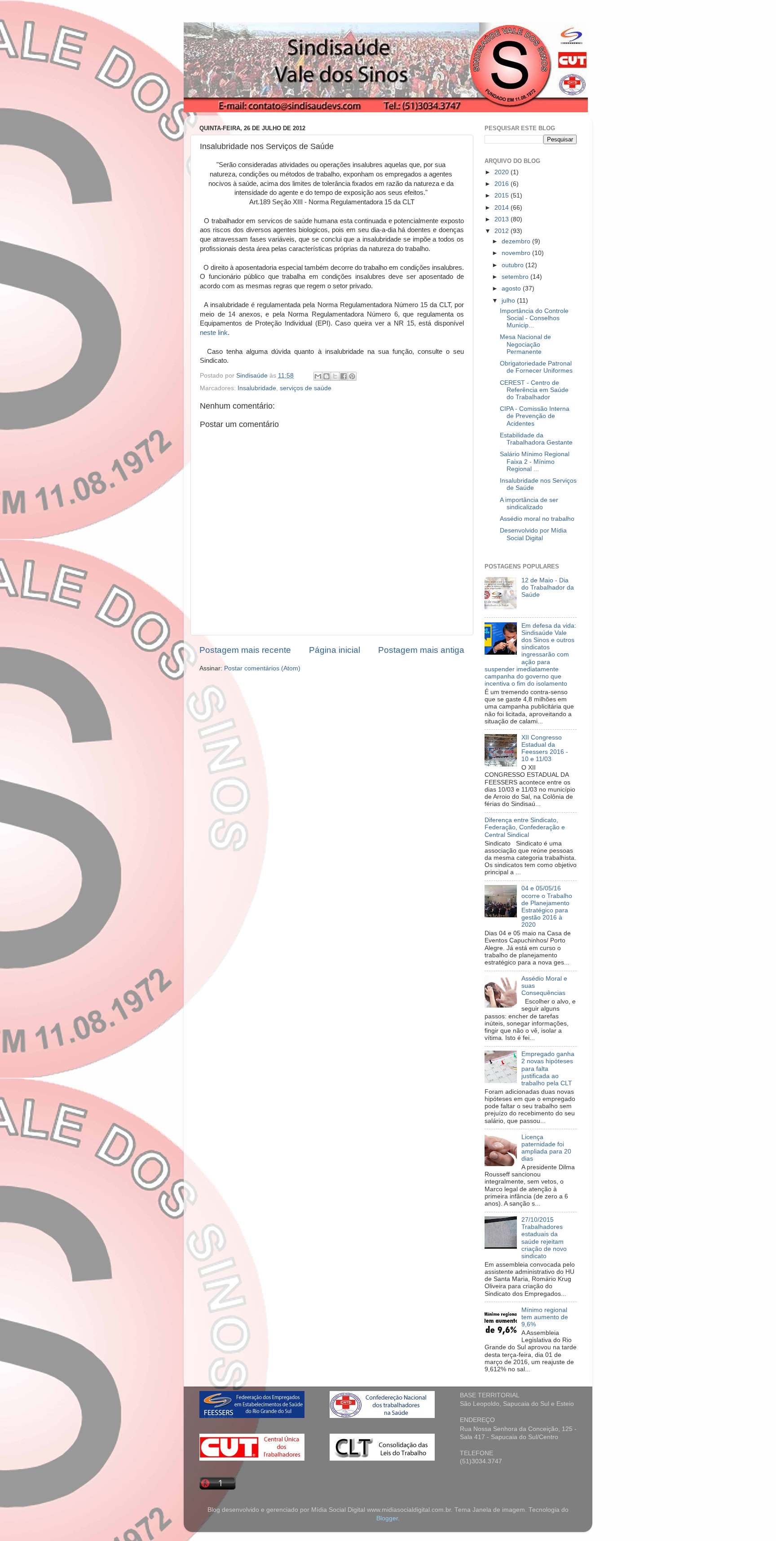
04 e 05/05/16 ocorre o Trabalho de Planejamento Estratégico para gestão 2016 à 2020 (546, 906)
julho (509, 300)
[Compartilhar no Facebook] (343, 376)
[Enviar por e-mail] (317, 376)
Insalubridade (257, 388)
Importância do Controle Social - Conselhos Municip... (534, 318)
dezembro (517, 241)
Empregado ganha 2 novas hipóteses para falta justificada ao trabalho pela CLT (547, 1069)
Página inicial (334, 650)
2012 (502, 231)
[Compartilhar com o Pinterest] (352, 376)
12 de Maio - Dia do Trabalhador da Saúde (547, 587)
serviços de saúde (305, 388)
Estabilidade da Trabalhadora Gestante (536, 439)
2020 (502, 172)
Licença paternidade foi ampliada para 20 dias (546, 1148)
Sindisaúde (252, 375)
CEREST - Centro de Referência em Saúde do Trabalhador (534, 390)
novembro (517, 253)
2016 (502, 184)
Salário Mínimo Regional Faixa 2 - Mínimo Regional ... (534, 461)
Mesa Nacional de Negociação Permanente (525, 344)
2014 (502, 207)
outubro (513, 265)
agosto (512, 288)
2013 (502, 219)
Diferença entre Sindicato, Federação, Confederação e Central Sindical (525, 827)
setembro (516, 276)
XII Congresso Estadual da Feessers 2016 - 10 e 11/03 (544, 748)
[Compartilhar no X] (335, 376)
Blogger (387, 1518)
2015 (502, 195)
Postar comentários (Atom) (262, 668)
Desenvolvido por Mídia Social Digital (533, 534)
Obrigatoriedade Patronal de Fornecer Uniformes (536, 367)
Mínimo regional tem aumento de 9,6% (544, 1317)
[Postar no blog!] (326, 376)
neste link (214, 332)
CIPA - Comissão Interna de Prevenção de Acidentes (534, 416)
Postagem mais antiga (421, 650)
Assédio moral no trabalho (537, 518)
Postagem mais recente (245, 650)
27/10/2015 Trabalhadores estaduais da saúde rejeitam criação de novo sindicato (544, 1237)
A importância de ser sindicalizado (529, 504)
